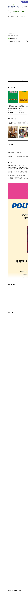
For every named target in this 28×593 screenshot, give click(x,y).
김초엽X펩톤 (16, 11)
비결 (15, 123)
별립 (24, 123)
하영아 (9, 33)
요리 (17, 16)
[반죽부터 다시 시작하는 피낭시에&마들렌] (13, 101)
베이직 (10, 123)
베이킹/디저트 (23, 16)
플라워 (19, 123)
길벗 (9, 35)
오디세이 (23, 11)
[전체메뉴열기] (9, 11)
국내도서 (12, 16)
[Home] (8, 16)
